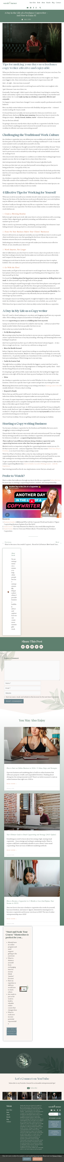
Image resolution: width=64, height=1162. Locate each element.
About (43, 2)
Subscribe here (56, 480)
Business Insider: (9, 522)
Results (48, 2)
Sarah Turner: (8, 526)
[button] (40, 7)
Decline (37, 1159)
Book (38, 2)
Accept (27, 1159)
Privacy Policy (57, 1156)
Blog (53, 2)
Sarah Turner (8, 529)
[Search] (59, 1114)
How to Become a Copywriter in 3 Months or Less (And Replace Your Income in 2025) (30, 902)
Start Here (33, 2)
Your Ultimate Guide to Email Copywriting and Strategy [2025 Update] (31, 834)
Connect (58, 2)
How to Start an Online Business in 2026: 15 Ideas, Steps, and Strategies (32, 768)
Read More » (12, 783)
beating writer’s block (53, 386)
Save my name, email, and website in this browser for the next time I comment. (32, 697)
